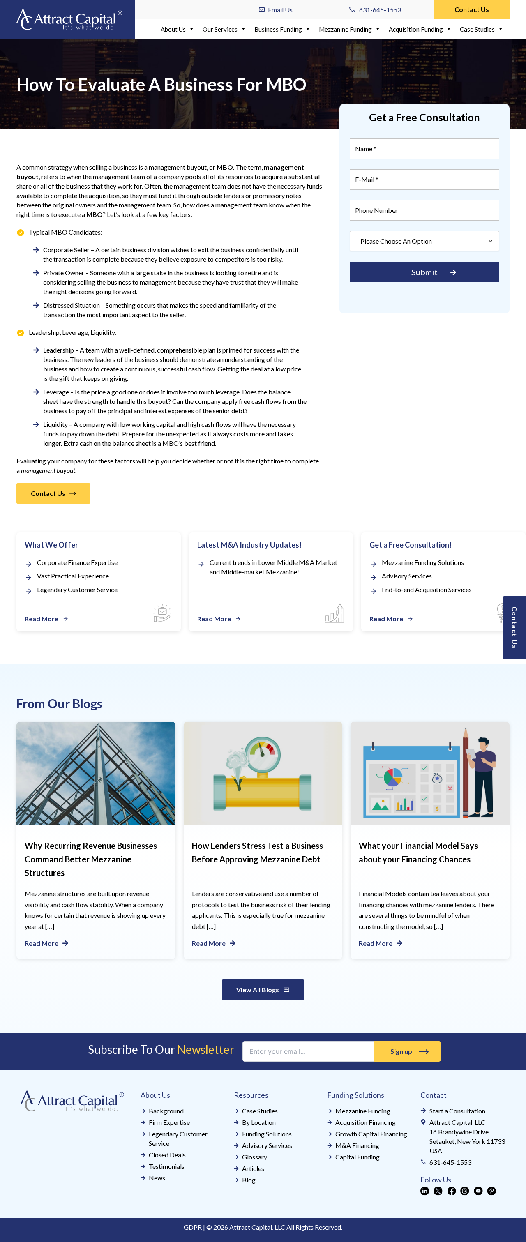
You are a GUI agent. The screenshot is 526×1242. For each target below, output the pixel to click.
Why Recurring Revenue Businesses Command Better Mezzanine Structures (91, 859)
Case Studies (477, 29)
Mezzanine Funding (345, 29)
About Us (173, 29)
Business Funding (278, 29)
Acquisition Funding (416, 29)
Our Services (220, 29)
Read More (41, 943)
